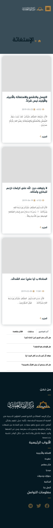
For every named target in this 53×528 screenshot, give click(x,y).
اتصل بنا (47, 488)
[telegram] (30, 506)
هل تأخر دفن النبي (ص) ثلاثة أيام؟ (37, 337)
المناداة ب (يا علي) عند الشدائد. (28, 279)
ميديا (48, 470)
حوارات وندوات (44, 476)
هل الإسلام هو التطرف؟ (42, 346)
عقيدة (48, 459)
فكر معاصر (46, 465)
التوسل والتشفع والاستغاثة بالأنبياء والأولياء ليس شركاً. (27, 99)
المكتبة (47, 482)
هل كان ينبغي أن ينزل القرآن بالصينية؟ (36, 364)
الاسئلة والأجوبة (43, 453)
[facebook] (47, 506)
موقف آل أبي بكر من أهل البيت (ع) (38, 355)
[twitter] (39, 506)
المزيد (44, 137)
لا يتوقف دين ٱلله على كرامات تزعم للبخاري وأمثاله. (26, 190)
